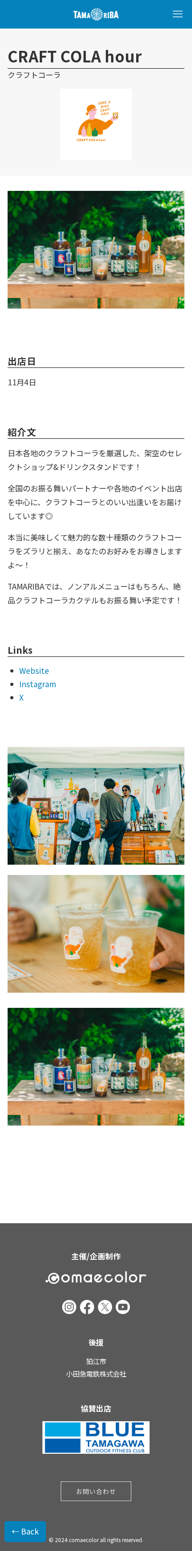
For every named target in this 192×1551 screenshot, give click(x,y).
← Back (25, 1531)
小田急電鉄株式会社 (96, 1373)
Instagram (37, 683)
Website (34, 670)
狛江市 (96, 1361)
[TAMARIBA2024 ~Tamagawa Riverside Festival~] (96, 14)
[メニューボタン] (177, 14)
